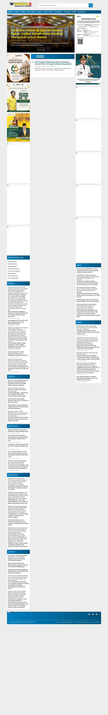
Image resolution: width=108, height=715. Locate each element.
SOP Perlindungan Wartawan (81, 622)
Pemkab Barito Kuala (13, 268)
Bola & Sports (31, 12)
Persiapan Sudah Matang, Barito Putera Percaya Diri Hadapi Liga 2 (18, 446)
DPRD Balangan (12, 266)
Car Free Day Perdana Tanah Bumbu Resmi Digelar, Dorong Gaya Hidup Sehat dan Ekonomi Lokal (18, 454)
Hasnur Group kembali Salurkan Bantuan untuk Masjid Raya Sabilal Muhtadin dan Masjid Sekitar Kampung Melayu (18, 383)
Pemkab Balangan (13, 275)
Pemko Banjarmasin (13, 278)
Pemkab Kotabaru (12, 264)
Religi (74, 12)
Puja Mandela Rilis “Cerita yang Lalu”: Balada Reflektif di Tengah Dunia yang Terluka (18, 394)
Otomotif (67, 12)
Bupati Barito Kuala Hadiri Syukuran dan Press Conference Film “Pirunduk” (18, 400)
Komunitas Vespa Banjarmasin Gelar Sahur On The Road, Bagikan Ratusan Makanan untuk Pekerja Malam (17, 558)
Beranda (11, 12)
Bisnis (40, 12)
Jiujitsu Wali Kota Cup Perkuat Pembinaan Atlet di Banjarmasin (18, 430)
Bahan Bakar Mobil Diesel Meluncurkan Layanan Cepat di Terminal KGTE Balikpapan (18, 565)
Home (57, 622)
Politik (23, 12)
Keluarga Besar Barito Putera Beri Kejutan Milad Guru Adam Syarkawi (88, 300)
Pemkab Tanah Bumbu (14, 271)
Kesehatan (81, 12)
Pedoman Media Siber (66, 622)
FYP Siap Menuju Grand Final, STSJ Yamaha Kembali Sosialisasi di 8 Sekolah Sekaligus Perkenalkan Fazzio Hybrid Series (18, 585)
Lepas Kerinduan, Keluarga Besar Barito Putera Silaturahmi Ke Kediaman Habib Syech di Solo (18, 438)
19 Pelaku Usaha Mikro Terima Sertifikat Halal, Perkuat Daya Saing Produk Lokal (88, 332)
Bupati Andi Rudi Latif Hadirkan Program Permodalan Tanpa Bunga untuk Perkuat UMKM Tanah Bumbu (88, 357)
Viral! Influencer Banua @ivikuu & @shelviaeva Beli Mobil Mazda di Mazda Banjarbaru (18, 406)
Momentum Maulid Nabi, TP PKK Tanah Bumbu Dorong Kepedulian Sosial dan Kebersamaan (88, 270)
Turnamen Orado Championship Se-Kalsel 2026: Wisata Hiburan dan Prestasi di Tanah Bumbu (18, 466)
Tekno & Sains (48, 12)
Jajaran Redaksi (95, 622)
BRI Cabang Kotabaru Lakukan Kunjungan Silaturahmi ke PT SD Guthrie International (87, 378)
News (17, 12)
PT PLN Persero (12, 261)
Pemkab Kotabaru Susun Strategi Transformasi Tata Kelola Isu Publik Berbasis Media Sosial (18, 522)
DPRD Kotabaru (12, 273)
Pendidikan (58, 12)
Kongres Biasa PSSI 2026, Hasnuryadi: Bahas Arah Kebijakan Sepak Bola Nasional (18, 353)
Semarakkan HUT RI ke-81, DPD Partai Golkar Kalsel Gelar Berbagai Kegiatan (18, 322)
